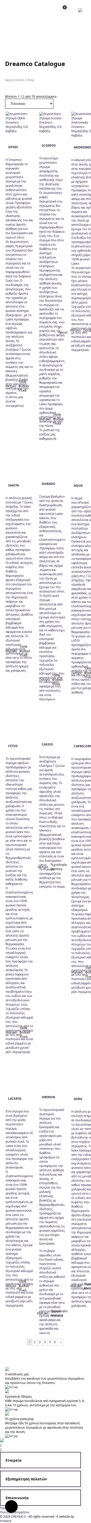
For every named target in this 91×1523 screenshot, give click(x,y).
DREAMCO (18, 1516)
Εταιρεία (13, 1460)
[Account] (7, 10)
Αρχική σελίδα (14, 80)
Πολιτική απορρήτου (14, 1512)
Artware (5, 1521)
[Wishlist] (19, 10)
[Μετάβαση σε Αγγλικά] (81, 10)
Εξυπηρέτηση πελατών (26, 1479)
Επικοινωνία (17, 1497)
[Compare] (30, 10)
